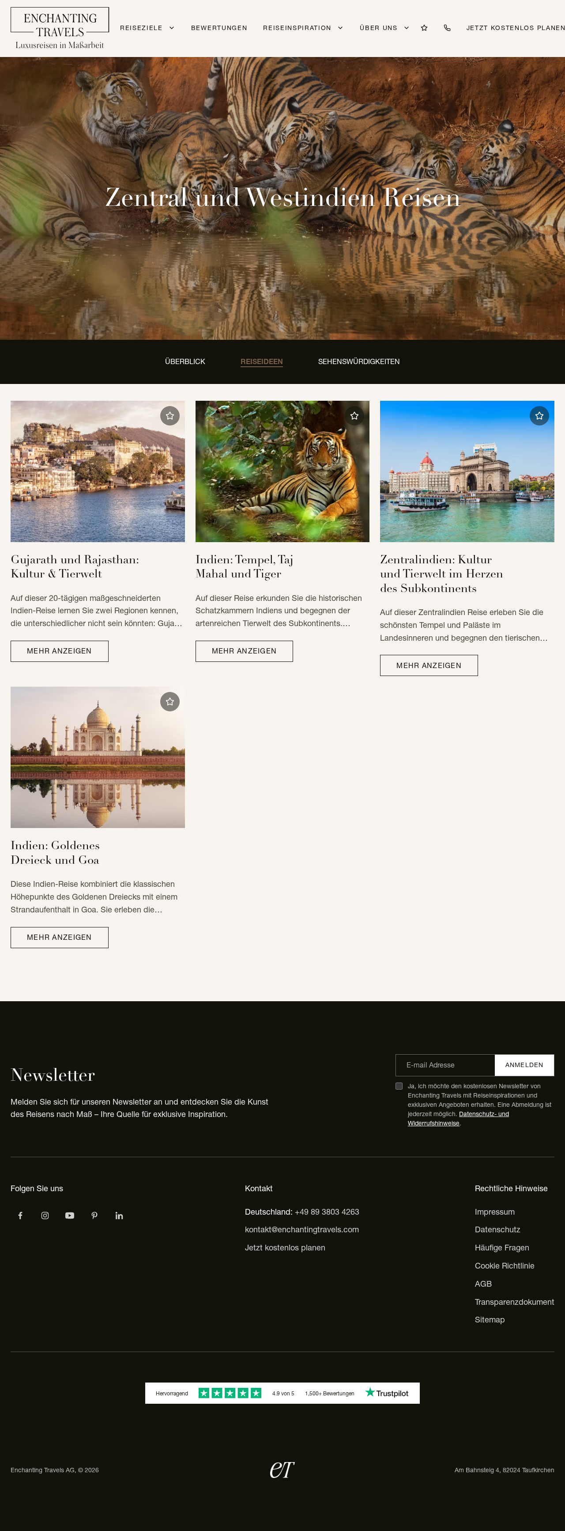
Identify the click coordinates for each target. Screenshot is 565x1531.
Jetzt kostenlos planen (285, 1247)
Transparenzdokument (514, 1302)
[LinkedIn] (119, 1215)
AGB (483, 1284)
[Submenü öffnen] (171, 27)
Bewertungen (219, 28)
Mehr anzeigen (59, 650)
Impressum (495, 1212)
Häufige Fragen (502, 1247)
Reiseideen (262, 361)
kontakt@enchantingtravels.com (302, 1229)
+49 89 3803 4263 (327, 1212)
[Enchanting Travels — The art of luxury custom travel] (60, 28)
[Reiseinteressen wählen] (94, 1215)
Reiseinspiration (297, 28)
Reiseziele (141, 28)
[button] (170, 415)
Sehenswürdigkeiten (359, 361)
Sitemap (490, 1319)
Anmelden (524, 1065)
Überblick (185, 361)
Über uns (378, 28)
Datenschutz (497, 1229)
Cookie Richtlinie (505, 1266)
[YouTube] (69, 1215)
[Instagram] (45, 1215)
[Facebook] (20, 1215)
